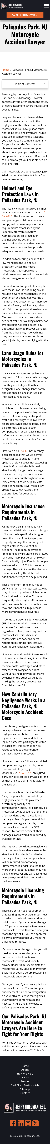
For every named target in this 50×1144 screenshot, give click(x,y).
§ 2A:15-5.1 (25, 773)
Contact (25, 1093)
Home (5, 70)
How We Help (25, 1073)
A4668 (24, 451)
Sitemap (25, 1089)
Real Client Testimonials (25, 1085)
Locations (25, 1077)
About (25, 1069)
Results (25, 1081)
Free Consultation (26, 15)
